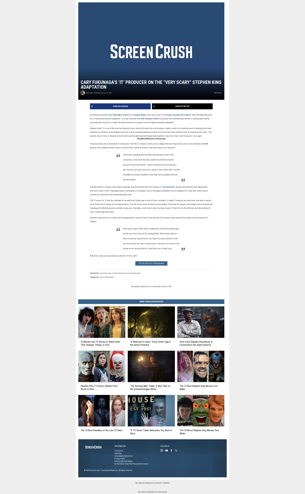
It (112, 273)
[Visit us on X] (177, 450)
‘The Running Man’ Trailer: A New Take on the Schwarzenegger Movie (150, 388)
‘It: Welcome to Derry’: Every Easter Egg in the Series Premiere (150, 343)
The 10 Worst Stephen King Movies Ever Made (199, 432)
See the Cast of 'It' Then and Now (151, 263)
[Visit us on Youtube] (167, 450)
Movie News (109, 277)
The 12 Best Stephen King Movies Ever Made (199, 388)
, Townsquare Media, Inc (109, 470)
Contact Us (119, 451)
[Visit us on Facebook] (172, 450)
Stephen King (139, 115)
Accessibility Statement (123, 456)
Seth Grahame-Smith (149, 118)
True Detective (168, 187)
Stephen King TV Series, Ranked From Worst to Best (99, 388)
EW (206, 144)
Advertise (118, 453)
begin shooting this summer (179, 115)
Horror (102, 277)
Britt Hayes (89, 93)
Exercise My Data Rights (124, 461)
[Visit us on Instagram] (162, 450)
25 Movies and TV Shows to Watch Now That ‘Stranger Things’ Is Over (100, 343)
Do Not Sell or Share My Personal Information (131, 464)
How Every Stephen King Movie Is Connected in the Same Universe (196, 343)
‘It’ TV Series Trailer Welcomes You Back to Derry (151, 432)
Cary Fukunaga (114, 115)
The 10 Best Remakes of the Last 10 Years (101, 430)
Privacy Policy (120, 459)
